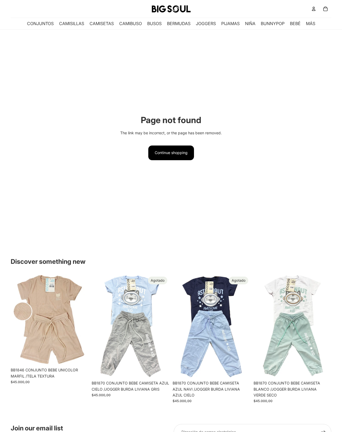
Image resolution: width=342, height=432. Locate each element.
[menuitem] (310, 23)
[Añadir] (80, 357)
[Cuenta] (314, 9)
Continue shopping (171, 152)
